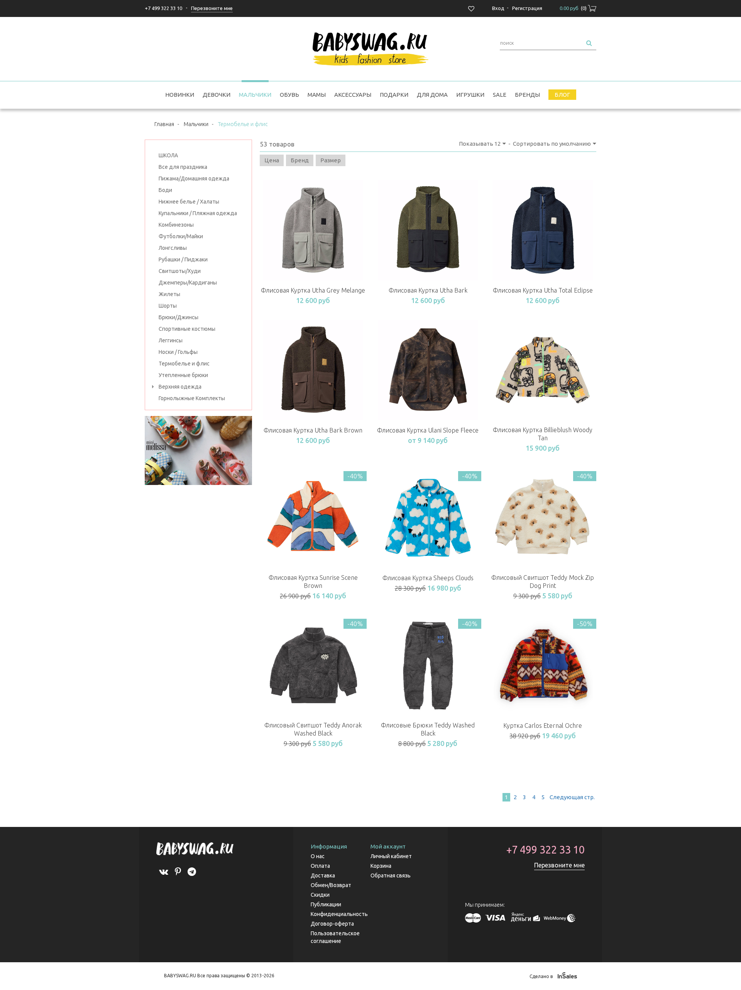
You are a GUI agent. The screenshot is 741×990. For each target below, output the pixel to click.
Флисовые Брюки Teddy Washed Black (428, 729)
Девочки (216, 94)
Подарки (394, 94)
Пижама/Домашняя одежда (194, 178)
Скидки (320, 895)
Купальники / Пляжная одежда (198, 213)
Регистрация (527, 8)
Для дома (432, 94)
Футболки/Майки (181, 236)
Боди (165, 190)
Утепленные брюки (183, 375)
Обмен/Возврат (331, 885)
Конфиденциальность (339, 914)
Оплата (320, 866)
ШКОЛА (168, 155)
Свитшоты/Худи (180, 271)
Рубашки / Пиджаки (183, 259)
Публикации (326, 904)
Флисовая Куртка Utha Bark (428, 290)
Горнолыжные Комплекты (192, 398)
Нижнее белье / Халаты (189, 202)
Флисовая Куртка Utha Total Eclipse (543, 290)
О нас (318, 856)
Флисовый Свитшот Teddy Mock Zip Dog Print (542, 581)
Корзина (380, 866)
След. (571, 797)
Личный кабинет (391, 856)
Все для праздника (183, 167)
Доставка (323, 875)
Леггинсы (171, 340)
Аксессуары (352, 94)
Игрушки (470, 94)
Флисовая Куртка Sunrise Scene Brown (313, 581)
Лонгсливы (173, 248)
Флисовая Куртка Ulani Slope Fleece (428, 430)
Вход (498, 8)
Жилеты (169, 294)
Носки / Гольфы (178, 352)
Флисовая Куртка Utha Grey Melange (313, 290)
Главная (164, 124)
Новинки (179, 94)
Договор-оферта (332, 924)
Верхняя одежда (180, 387)
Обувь (289, 94)
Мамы (317, 94)
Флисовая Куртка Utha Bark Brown (313, 430)
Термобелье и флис (184, 363)
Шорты (168, 306)
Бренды (527, 94)
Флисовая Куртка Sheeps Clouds (428, 577)
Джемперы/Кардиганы (188, 282)
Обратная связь (390, 875)
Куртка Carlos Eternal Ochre (542, 725)
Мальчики (255, 94)
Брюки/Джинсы (178, 317)
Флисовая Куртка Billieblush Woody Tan (542, 433)
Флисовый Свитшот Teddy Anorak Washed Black (313, 729)
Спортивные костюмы (187, 329)
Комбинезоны (176, 225)
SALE (499, 94)
